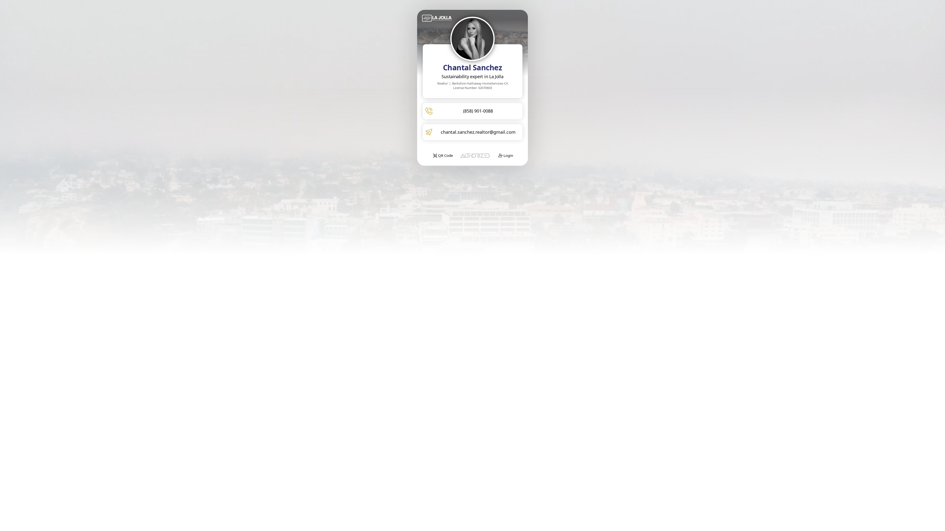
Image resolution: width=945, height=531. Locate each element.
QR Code (445, 155)
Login (508, 155)
